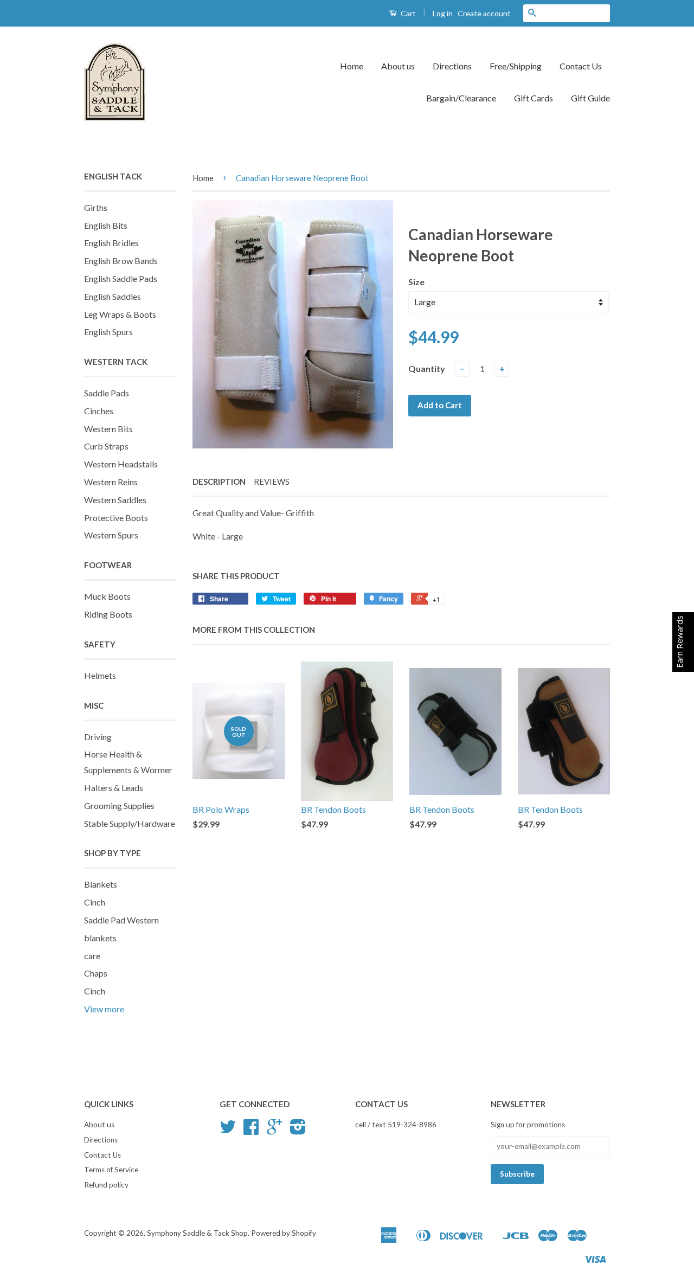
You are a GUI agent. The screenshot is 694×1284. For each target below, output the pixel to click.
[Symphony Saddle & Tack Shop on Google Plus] (274, 1130)
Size (416, 282)
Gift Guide (590, 98)
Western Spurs (111, 535)
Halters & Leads (113, 787)
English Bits (105, 225)
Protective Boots (116, 517)
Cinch (94, 902)
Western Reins (111, 482)
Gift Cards (533, 98)
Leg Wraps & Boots (120, 314)
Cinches (98, 411)
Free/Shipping (516, 66)
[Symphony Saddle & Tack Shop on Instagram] (298, 1130)
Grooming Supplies (119, 805)
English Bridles (111, 242)
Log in (443, 13)
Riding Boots (108, 614)
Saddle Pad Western (121, 920)
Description (219, 481)
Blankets (100, 884)
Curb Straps (106, 446)
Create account (484, 13)
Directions (452, 66)
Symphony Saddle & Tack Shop (197, 1233)
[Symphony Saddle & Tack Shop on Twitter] (228, 1130)
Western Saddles (115, 500)
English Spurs (108, 331)
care (92, 956)
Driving (98, 736)
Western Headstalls (121, 464)
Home (351, 66)
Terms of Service (111, 1169)
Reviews (272, 481)
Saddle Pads (106, 393)
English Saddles (112, 296)
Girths (95, 207)
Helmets (100, 675)
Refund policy (106, 1184)
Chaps (95, 973)
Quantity (426, 368)
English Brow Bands (121, 260)
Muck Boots (107, 596)
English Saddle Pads (120, 278)
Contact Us (581, 66)
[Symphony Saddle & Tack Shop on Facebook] (251, 1130)
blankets (100, 938)
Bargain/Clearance (461, 98)
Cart (407, 13)
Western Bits (108, 428)
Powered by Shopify (283, 1233)
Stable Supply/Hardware (129, 823)
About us (398, 66)
